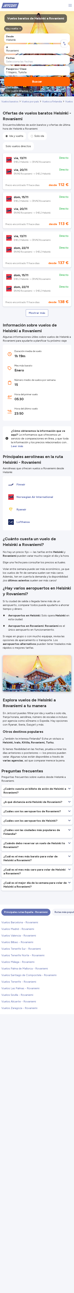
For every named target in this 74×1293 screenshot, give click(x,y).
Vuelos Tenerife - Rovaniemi (18, 981)
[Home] (10, 5)
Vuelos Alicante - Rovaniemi (18, 1001)
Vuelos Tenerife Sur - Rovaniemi (21, 948)
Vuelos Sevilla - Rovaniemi (17, 995)
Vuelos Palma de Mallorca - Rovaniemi (24, 968)
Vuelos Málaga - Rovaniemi (17, 962)
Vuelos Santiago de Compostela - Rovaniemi (28, 975)
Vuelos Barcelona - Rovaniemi (19, 922)
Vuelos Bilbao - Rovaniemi (17, 942)
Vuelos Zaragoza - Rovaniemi (19, 1008)
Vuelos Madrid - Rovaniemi (17, 929)
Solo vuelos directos (18, 146)
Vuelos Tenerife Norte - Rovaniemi (22, 955)
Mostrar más (37, 313)
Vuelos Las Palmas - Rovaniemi (20, 988)
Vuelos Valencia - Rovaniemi (18, 935)
